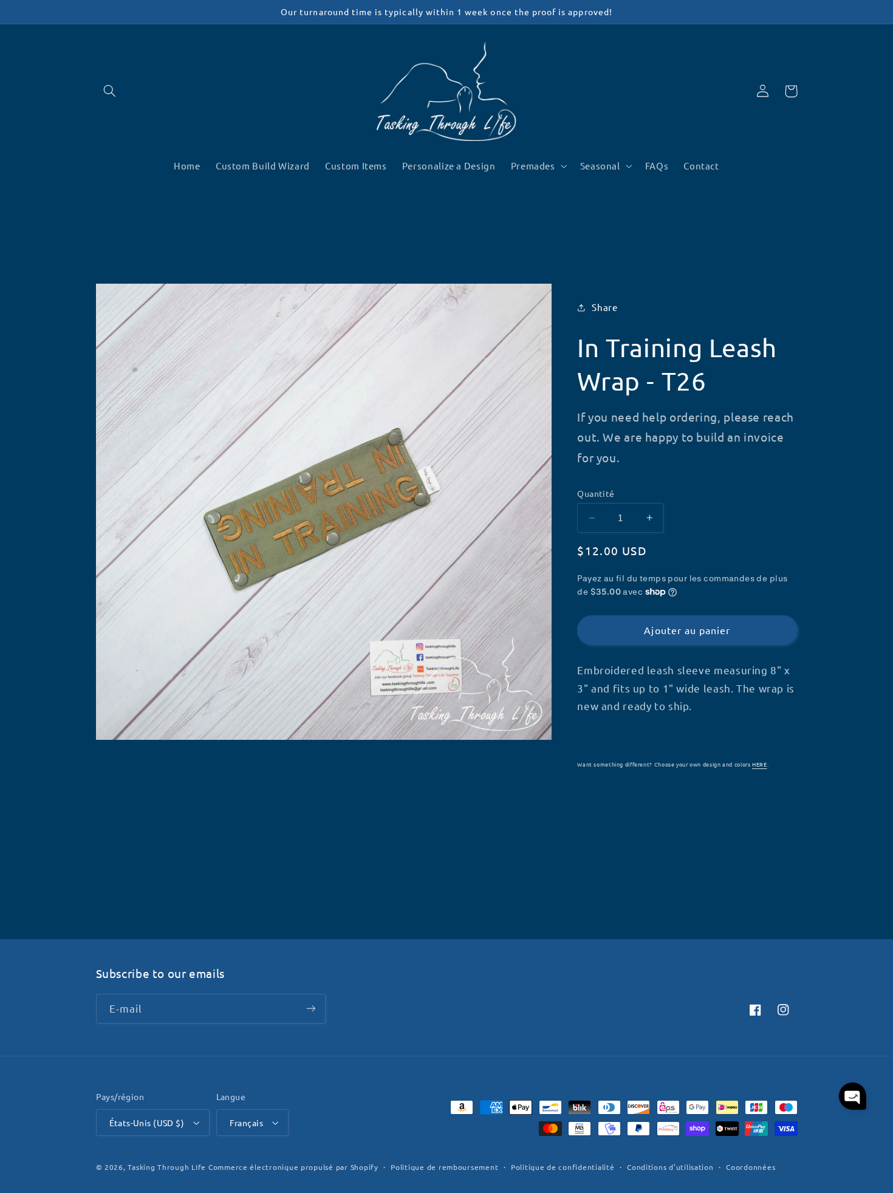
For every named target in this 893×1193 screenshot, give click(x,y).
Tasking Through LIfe (167, 1167)
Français (246, 1122)
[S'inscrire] (310, 1009)
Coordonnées (750, 1167)
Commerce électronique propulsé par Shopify (293, 1167)
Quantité (595, 493)
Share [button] (604, 307)
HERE (759, 764)
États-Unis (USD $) (147, 1122)
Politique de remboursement (444, 1167)
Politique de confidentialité (563, 1167)
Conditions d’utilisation (670, 1167)
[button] (110, 91)
